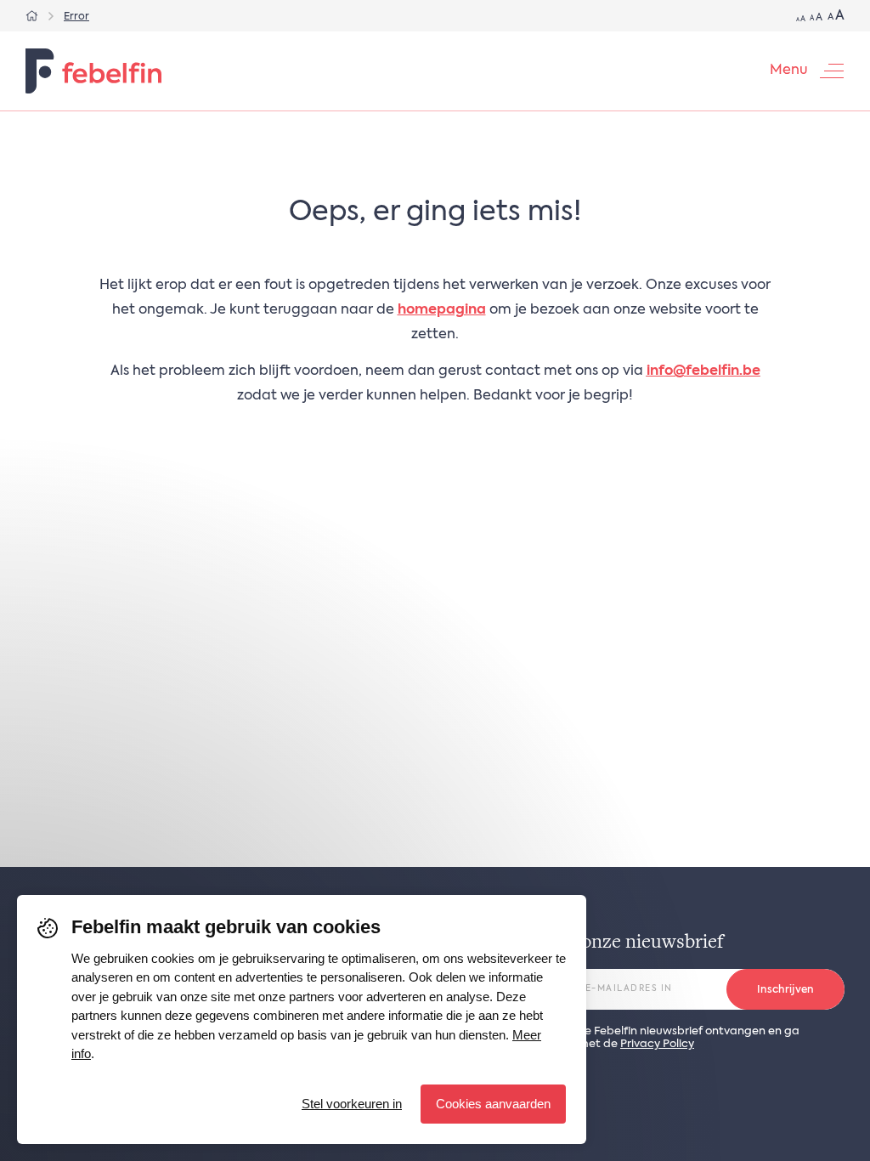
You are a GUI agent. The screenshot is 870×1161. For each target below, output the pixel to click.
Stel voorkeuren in (352, 1103)
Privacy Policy (657, 1044)
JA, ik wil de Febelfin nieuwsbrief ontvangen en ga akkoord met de (664, 1038)
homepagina (442, 310)
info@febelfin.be (703, 371)
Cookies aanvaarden (493, 1103)
